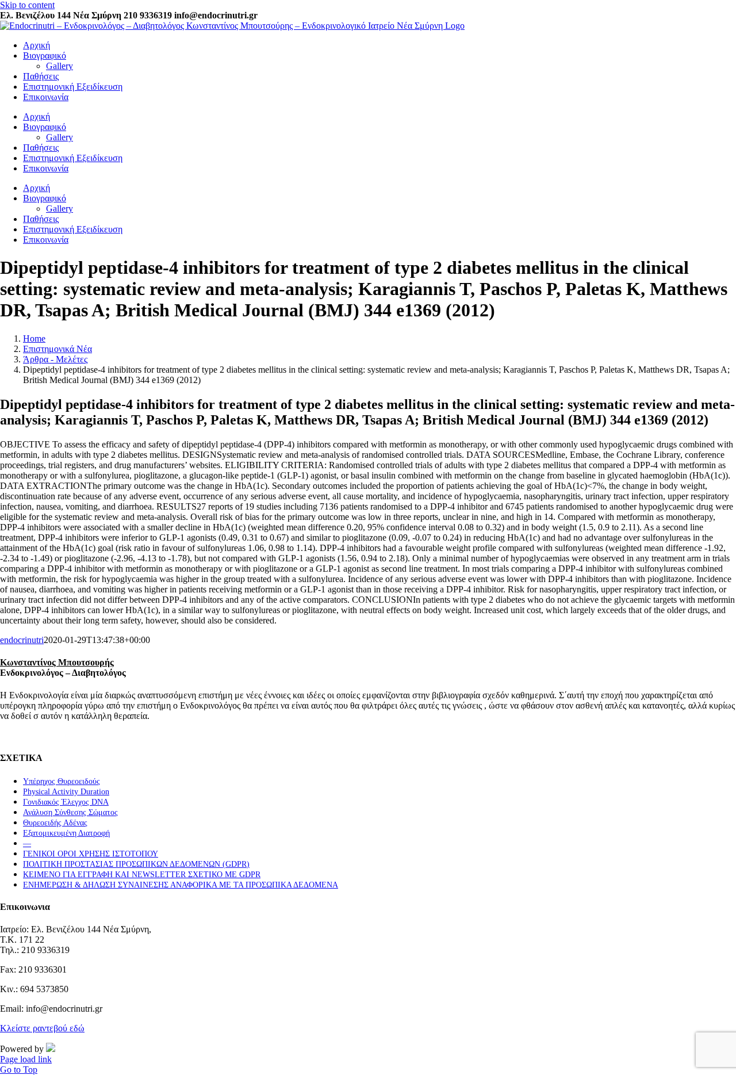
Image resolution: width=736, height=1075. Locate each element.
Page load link (26, 1059)
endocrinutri (22, 640)
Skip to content (27, 5)
